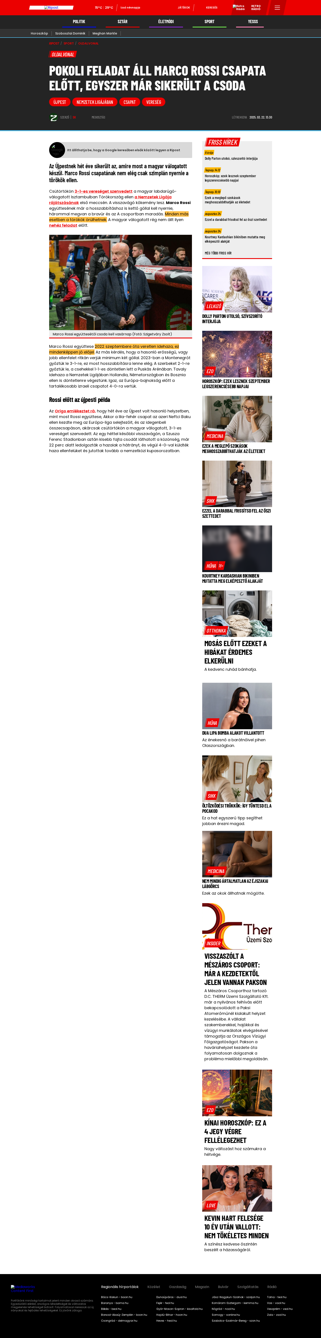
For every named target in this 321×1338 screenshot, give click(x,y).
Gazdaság (177, 1287)
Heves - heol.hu (166, 1321)
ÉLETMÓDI (166, 21)
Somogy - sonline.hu (226, 1315)
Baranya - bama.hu (114, 1303)
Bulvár (223, 1287)
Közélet (153, 1287)
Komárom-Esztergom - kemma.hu (235, 1303)
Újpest (60, 102)
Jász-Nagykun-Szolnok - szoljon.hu (236, 1297)
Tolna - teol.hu (276, 1297)
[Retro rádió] (237, 8)
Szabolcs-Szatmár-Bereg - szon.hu (236, 1321)
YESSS (253, 21)
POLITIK (79, 21)
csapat (130, 102)
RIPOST (54, 43)
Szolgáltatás (248, 1287)
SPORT (209, 21)
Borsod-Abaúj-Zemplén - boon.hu (124, 1315)
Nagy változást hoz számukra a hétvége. (235, 1151)
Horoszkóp (39, 33)
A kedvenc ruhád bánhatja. (230, 669)
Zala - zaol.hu (276, 1315)
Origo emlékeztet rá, (75, 411)
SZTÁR (122, 21)
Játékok (184, 7)
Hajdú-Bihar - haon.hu (171, 1315)
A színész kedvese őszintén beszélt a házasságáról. (230, 1246)
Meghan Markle (105, 33)
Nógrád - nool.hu (223, 1309)
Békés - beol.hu (111, 1309)
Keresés (211, 7)
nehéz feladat (63, 225)
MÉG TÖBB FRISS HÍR (218, 252)
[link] (213, 306)
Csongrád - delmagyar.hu (119, 1321)
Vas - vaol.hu (276, 1303)
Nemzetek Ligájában (95, 102)
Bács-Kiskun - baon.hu (116, 1297)
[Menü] (277, 7)
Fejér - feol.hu (165, 1303)
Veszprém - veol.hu (280, 1309)
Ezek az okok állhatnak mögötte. (233, 893)
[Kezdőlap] (51, 8)
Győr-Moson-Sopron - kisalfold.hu (179, 1309)
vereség (153, 102)
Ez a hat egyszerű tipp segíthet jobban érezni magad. (232, 820)
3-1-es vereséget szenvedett (104, 191)
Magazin (202, 1287)
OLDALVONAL (88, 43)
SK (74, 117)
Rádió (272, 1287)
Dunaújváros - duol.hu (171, 1297)
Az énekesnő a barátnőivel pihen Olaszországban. (234, 742)
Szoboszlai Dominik (70, 33)
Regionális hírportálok (120, 1287)
